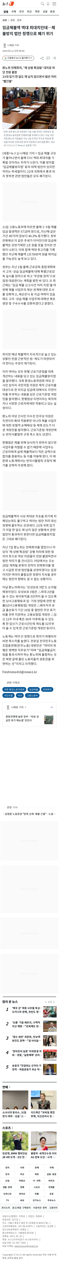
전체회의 (47, 689)
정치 (7, 1167)
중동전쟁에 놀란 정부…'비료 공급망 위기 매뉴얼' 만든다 (22, 718)
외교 (22, 1174)
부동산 (22, 1180)
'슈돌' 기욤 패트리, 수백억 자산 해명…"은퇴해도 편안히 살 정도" (26, 1026)
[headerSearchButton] (42, 3)
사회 (22, 1167)
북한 (37, 1174)
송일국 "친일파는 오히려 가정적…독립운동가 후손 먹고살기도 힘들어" (27, 1069)
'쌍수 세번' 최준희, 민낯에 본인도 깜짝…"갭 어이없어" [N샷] (27, 1040)
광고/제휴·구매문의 (21, 1207)
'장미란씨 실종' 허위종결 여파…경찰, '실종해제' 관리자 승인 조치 (27, 1055)
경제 (4, 20)
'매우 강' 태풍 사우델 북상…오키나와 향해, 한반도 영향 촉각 (27, 1012)
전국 (7, 1174)
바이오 (51, 1180)
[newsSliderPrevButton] (46, 1002)
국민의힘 (8, 695)
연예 (5, 1087)
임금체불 (33, 689)
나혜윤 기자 (13, 45)
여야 (20, 695)
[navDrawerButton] (54, 3)
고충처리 (53, 1207)
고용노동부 (32, 695)
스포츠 (6, 1128)
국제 (52, 1167)
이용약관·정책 (40, 1207)
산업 (7, 1180)
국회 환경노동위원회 (14, 689)
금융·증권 (51, 1174)
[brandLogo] (8, 3)
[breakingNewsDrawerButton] (48, 3)
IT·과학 (37, 1180)
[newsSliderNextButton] (53, 1002)
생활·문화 (7, 1187)
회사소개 (6, 1207)
